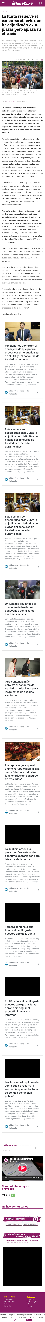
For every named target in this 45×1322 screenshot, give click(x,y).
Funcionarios (7, 1150)
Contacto (7, 1306)
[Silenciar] (38, 1178)
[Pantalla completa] (42, 1178)
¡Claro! (29, 1320)
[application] (22, 1168)
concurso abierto (25, 1145)
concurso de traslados (27, 1148)
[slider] (20, 1177)
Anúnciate (7, 1304)
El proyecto (8, 1299)
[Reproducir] (3, 1178)
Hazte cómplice (32, 1302)
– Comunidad (31, 1304)
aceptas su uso (17, 1320)
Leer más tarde (8, 104)
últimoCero (10, 101)
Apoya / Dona (31, 1300)
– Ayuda (29, 1306)
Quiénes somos (9, 1302)
